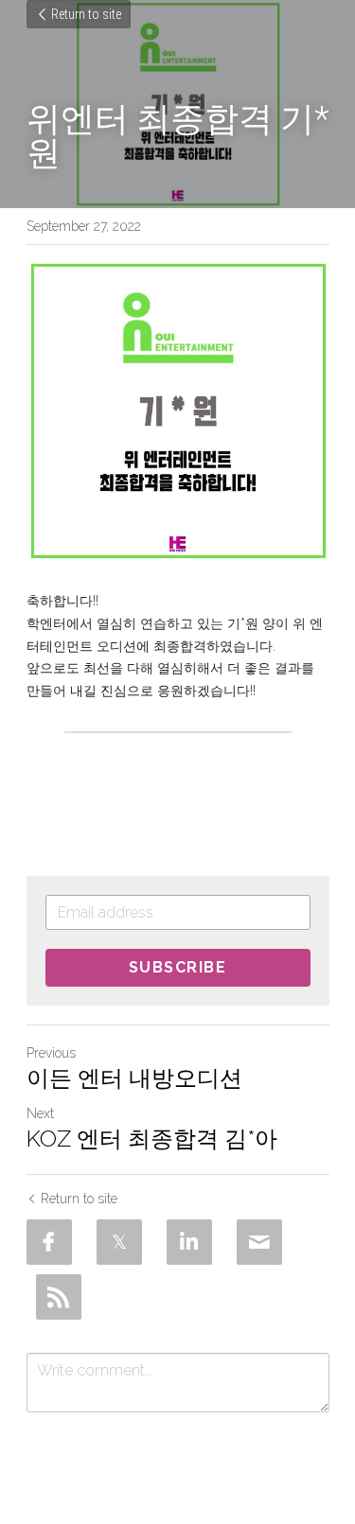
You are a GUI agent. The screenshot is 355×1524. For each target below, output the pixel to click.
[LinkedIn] (189, 1242)
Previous (51, 1052)
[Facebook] (49, 1242)
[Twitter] (119, 1242)
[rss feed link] (58, 1297)
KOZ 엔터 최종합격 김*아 (152, 1138)
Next (40, 1113)
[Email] (259, 1242)
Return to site (86, 14)
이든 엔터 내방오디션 (134, 1078)
